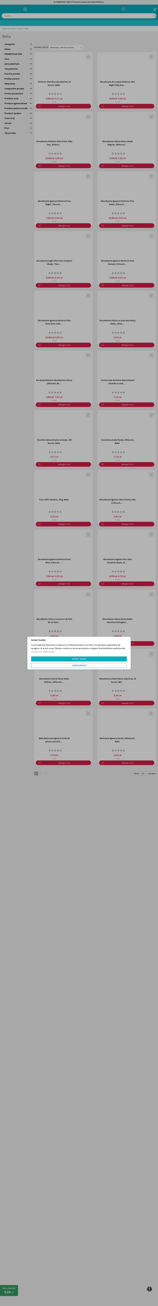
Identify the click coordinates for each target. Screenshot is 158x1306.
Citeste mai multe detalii (43, 651)
